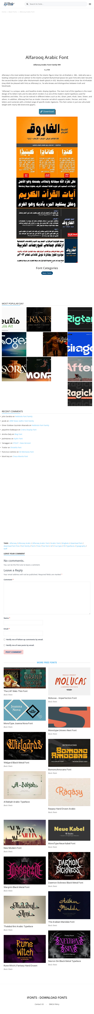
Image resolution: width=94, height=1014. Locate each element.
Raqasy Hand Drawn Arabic (61, 808)
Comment (9, 579)
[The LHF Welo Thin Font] (25, 677)
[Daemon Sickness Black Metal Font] (69, 866)
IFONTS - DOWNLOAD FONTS (47, 997)
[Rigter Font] (80, 319)
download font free (11, 546)
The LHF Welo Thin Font (16, 691)
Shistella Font (15, 447)
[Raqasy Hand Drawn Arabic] (69, 792)
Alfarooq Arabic (24, 543)
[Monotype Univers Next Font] (69, 717)
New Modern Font (13, 848)
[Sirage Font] (80, 344)
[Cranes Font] (39, 319)
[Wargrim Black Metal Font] (25, 870)
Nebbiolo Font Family (23, 416)
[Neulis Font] (14, 319)
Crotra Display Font (28, 430)
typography (81, 546)
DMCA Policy (54, 1004)
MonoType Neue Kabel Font (61, 843)
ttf (64, 546)
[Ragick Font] (80, 394)
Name (7, 618)
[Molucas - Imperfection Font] (69, 681)
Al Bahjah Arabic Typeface (17, 802)
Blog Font (18, 434)
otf (52, 546)
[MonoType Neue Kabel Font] (69, 830)
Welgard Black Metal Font (16, 762)
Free (38, 546)
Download (48, 111)
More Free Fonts (47, 662)
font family (25, 546)
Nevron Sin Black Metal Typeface (64, 961)
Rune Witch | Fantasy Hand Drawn (20, 965)
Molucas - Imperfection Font (62, 698)
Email (7, 629)
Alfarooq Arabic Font (40, 543)
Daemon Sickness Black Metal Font (65, 882)
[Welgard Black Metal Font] (25, 746)
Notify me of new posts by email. (20, 645)
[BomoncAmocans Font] (69, 753)
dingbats (65, 543)
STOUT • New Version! (22, 443)
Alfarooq (13, 543)
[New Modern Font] (25, 832)
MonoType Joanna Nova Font (18, 723)
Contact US (39, 1004)
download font (76, 543)
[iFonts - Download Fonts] (10, 3)
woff (5, 548)
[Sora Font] (14, 369)
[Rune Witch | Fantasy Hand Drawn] (25, 949)
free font (45, 546)
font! (33, 546)
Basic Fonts (13, 12)
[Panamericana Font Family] (55, 344)
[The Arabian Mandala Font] (69, 905)
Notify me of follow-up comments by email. (24, 639)
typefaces (71, 546)
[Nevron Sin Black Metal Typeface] (69, 944)
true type (58, 546)
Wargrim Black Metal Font (16, 887)
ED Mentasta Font (26, 452)
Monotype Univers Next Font (62, 730)
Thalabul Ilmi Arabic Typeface (18, 926)
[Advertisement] (47, 35)
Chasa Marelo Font (20, 456)
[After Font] (80, 369)
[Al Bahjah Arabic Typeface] (25, 785)
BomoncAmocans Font (59, 769)
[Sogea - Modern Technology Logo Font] (14, 344)
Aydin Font (18, 438)
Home (4, 12)
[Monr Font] (39, 369)
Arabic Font (55, 543)
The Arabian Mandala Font (61, 922)
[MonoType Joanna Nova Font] (25, 710)
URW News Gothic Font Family (21, 421)
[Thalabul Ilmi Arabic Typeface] (25, 910)
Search (27, 4)
